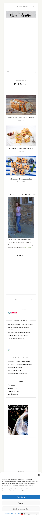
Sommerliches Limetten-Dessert (18, 335)
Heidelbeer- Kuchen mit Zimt (21, 179)
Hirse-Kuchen (18, 367)
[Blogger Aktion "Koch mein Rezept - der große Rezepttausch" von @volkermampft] (18, 420)
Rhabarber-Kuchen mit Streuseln (21, 148)
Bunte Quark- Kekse (20, 373)
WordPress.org (13, 394)
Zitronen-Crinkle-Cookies (22, 361)
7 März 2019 (21, 120)
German (26, 514)
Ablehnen (21, 503)
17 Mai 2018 (21, 151)
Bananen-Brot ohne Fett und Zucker (21, 118)
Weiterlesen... (28, 247)
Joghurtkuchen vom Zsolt (16, 338)
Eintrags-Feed (12, 388)
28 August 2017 (21, 182)
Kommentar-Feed (13, 391)
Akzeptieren (21, 497)
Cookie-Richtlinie (8, 513)
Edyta (10, 361)
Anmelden (11, 385)
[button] (39, 475)
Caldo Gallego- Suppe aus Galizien (19, 332)
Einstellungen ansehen (21, 509)
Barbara (11, 364)
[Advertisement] (21, 40)
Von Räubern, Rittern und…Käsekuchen (20, 324)
